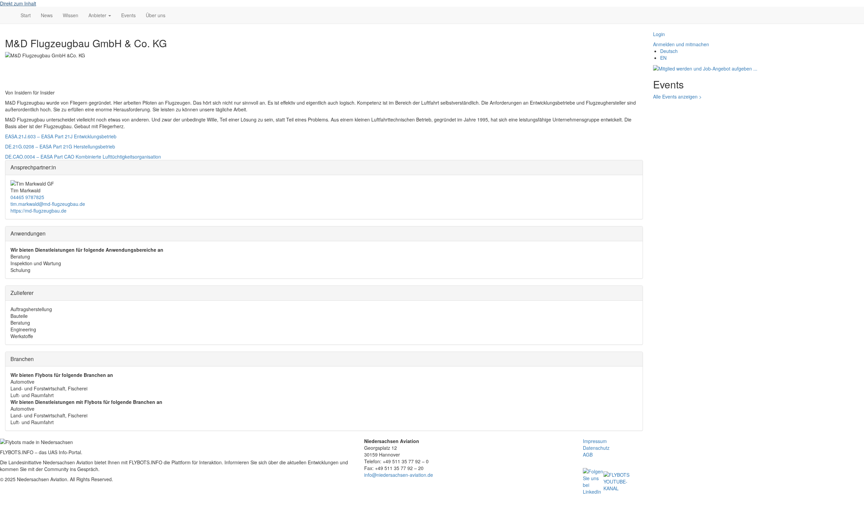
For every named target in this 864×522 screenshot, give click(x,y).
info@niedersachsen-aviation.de (398, 474)
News (47, 15)
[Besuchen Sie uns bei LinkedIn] (593, 480)
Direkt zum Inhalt (18, 3)
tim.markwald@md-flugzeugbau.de (47, 203)
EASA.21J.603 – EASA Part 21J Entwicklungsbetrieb (60, 136)
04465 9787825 (27, 197)
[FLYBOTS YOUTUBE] (616, 480)
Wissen (70, 15)
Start (26, 15)
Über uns (155, 15)
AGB (588, 454)
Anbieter (98, 15)
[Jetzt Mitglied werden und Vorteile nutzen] (705, 67)
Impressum (595, 441)
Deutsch (669, 51)
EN (663, 57)
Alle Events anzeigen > (677, 96)
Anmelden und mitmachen (681, 44)
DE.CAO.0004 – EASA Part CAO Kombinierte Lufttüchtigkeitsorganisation (83, 156)
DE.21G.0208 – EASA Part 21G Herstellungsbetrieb (60, 146)
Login (659, 34)
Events (128, 15)
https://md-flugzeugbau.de (38, 210)
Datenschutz (596, 447)
